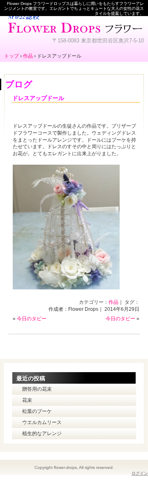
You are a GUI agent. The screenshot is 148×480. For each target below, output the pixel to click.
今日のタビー (31, 319)
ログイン (140, 473)
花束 (27, 400)
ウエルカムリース (42, 422)
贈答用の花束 (37, 389)
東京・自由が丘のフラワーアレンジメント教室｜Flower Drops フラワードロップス (74, 22)
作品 (113, 302)
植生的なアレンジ (42, 433)
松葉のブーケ (37, 411)
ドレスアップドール (38, 98)
